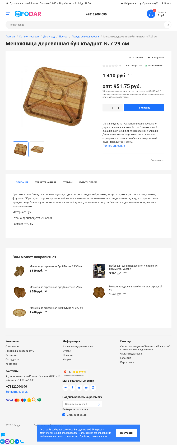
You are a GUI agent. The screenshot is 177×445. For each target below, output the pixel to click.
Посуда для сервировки (85, 36)
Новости (68, 355)
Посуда (63, 36)
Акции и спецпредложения (78, 346)
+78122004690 (96, 14)
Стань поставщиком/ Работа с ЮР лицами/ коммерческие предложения (145, 348)
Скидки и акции (77, 414)
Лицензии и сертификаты (20, 350)
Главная (10, 36)
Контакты (11, 363)
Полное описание (114, 145)
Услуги (67, 359)
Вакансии (11, 355)
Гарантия (125, 358)
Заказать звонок (17, 391)
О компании (12, 346)
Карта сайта (127, 362)
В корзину (144, 107)
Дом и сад (49, 36)
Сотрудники (12, 359)
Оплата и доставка (131, 353)
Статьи (67, 350)
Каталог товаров (29, 36)
